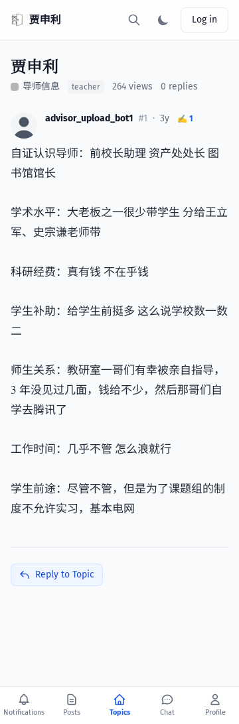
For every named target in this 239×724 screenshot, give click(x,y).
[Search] (134, 20)
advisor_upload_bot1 (89, 118)
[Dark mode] (163, 20)
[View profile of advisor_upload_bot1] (24, 125)
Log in (204, 19)
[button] (24, 125)
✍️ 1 (185, 118)
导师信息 (41, 86)
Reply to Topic (64, 574)
